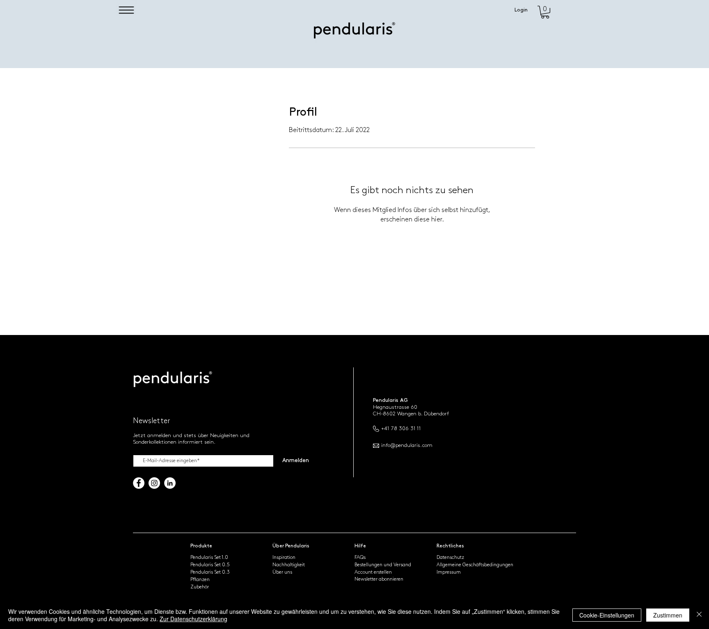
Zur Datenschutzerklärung (193, 619)
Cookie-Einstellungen (606, 615)
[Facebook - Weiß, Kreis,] (138, 483)
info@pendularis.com (406, 445)
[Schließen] (699, 615)
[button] (126, 10)
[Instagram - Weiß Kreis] (154, 483)
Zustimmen (667, 615)
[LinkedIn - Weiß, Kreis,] (170, 483)
